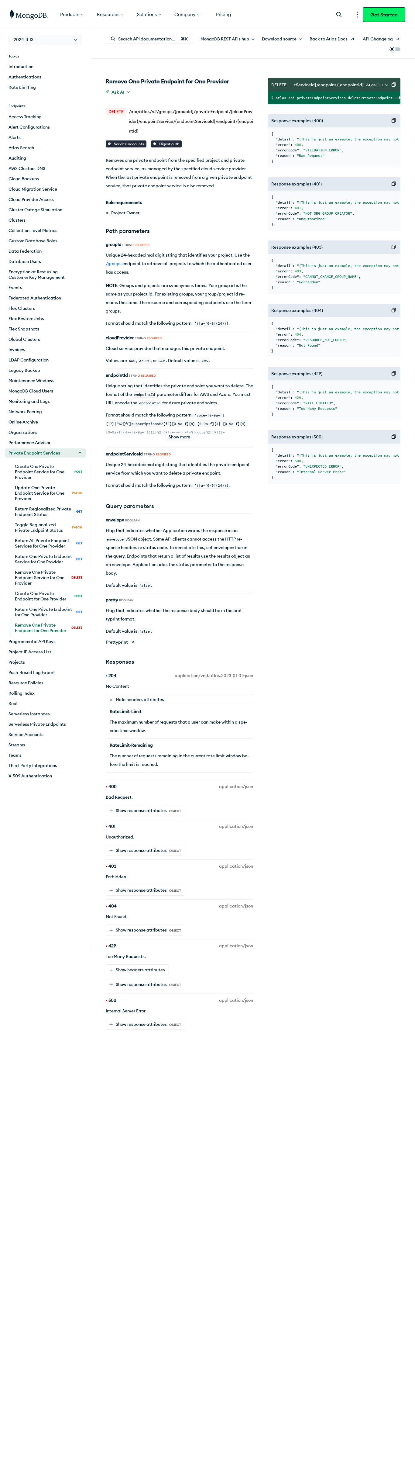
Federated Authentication (35, 298)
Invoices (17, 349)
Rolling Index (22, 693)
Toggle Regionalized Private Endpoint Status (48, 527)
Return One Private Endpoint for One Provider (48, 612)
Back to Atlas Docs (329, 39)
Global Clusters (24, 339)
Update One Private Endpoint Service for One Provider (48, 493)
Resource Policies (26, 683)
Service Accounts (26, 734)
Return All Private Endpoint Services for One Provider (48, 543)
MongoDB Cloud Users (31, 391)
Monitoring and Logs (29, 401)
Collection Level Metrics (33, 230)
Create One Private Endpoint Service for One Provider (48, 472)
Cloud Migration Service (33, 189)
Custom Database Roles (33, 241)
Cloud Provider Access (31, 199)
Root (13, 703)
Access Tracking (25, 116)
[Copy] (394, 85)
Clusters (17, 220)
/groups (114, 263)
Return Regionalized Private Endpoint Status (48, 511)
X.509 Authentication (30, 776)
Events (15, 287)
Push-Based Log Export (32, 672)
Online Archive (23, 422)
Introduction (21, 66)
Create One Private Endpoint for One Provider (48, 596)
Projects (17, 662)
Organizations (23, 432)
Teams (15, 755)
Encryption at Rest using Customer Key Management (37, 274)
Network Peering (25, 411)
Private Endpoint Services (34, 453)
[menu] (45, 39)
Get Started (384, 15)
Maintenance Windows (31, 380)
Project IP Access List (30, 652)
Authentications (25, 77)
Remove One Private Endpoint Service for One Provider (48, 577)
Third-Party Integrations (33, 765)
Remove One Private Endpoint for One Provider (48, 627)
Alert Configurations (29, 127)
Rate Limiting (22, 87)
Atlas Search (21, 147)
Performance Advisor (29, 442)
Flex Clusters (22, 308)
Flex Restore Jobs (26, 318)
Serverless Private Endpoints (37, 724)
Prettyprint (117, 642)
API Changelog (378, 39)
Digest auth (168, 144)
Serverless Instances (29, 714)
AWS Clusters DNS (27, 168)
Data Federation (25, 251)
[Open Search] (339, 14)
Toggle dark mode (394, 49)
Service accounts (128, 144)
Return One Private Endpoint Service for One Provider (48, 559)
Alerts (15, 137)
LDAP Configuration (29, 360)
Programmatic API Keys (32, 641)
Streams (17, 745)
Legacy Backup (24, 370)
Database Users (25, 261)
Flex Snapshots (24, 329)
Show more (179, 437)
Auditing (17, 158)
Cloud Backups (24, 179)
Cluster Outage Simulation (35, 210)
